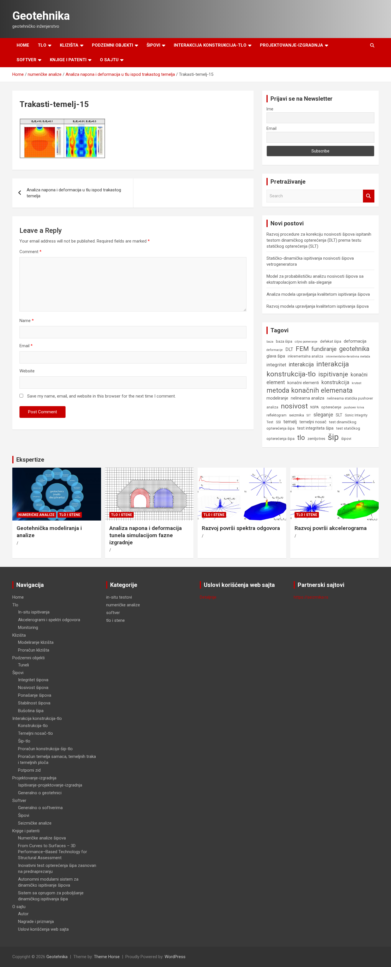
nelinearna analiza (307, 398)
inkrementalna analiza (305, 356)
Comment (30, 251)
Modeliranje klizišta (36, 642)
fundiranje (324, 349)
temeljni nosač (312, 422)
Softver (26, 59)
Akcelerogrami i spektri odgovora (49, 619)
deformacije (274, 350)
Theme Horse (107, 956)
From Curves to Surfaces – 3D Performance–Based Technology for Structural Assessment (52, 851)
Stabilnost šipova (34, 703)
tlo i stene (69, 515)
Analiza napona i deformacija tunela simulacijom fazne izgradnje (145, 535)
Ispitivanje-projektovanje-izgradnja (50, 785)
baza (269, 341)
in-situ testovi (119, 597)
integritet (276, 365)
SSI (278, 422)
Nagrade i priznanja (36, 921)
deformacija (355, 341)
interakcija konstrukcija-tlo (307, 369)
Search (368, 196)
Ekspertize (30, 459)
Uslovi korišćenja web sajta (43, 929)
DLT (289, 349)
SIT (309, 415)
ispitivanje (333, 374)
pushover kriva (354, 407)
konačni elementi (303, 382)
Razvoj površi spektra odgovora (241, 528)
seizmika (296, 415)
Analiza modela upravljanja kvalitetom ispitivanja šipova (318, 294)
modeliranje (277, 398)
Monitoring (28, 627)
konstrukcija (335, 382)
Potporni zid (29, 770)
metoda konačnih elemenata (309, 390)
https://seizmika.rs (311, 597)
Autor (23, 913)
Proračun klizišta (33, 650)
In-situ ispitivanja (34, 612)
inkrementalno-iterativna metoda (348, 356)
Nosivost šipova (33, 687)
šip (333, 437)
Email (26, 345)
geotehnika (354, 348)
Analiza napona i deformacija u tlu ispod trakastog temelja (74, 192)
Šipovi (153, 45)
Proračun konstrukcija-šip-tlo (45, 748)
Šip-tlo (24, 741)
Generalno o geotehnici (40, 792)
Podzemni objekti (112, 45)
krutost (356, 383)
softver (113, 612)
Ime (269, 109)
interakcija (301, 364)
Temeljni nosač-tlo (35, 733)
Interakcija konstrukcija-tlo (210, 45)
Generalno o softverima (40, 807)
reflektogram (276, 415)
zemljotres (316, 438)
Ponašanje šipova (34, 695)
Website (27, 371)
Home (23, 45)
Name (26, 320)
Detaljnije (208, 597)
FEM (302, 348)
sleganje (323, 415)
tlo (301, 438)
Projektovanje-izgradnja (291, 45)
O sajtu (109, 59)
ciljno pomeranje (306, 341)
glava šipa (275, 356)
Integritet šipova (33, 679)
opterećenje (331, 407)
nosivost (294, 406)
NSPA (314, 407)
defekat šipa (330, 341)
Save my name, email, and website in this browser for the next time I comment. (101, 396)
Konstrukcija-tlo (33, 725)
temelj (290, 421)
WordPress (175, 956)
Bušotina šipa (31, 710)
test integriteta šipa (315, 428)
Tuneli (23, 665)
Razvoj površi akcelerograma (331, 528)
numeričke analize (36, 515)
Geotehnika (41, 16)
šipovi (346, 438)
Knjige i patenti (68, 59)
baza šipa (284, 341)
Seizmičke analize (35, 823)
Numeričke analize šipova (42, 838)
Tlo (42, 45)
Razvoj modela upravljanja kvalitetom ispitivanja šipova (317, 306)
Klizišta (69, 45)
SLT (339, 415)
